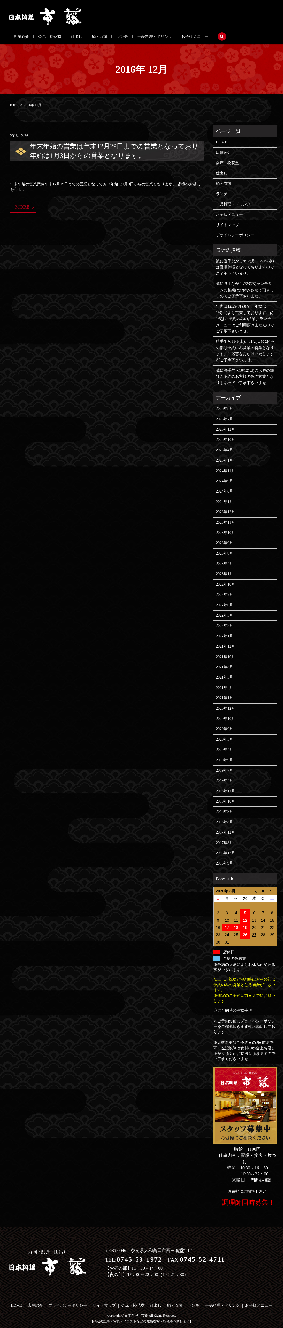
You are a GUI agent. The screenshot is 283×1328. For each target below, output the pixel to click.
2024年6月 (224, 491)
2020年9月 (224, 729)
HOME (221, 142)
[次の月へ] (272, 891)
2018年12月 (225, 791)
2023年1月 (224, 574)
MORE (22, 207)
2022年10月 (225, 584)
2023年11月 (225, 522)
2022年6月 (224, 605)
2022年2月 (224, 626)
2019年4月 (224, 781)
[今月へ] (263, 891)
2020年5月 (224, 739)
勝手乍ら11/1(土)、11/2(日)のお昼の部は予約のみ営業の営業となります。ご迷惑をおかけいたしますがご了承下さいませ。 (245, 350)
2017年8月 (224, 843)
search (222, 36)
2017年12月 (225, 832)
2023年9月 (224, 543)
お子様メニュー (194, 37)
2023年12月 (225, 512)
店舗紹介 (21, 37)
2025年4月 (224, 450)
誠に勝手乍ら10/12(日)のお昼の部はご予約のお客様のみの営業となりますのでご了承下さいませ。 (245, 376)
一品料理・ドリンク (154, 37)
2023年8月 (224, 553)
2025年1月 (224, 460)
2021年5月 (224, 677)
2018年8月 (224, 822)
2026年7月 (224, 419)
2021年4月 (224, 688)
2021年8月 (224, 667)
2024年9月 (224, 481)
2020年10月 (225, 719)
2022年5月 (224, 615)
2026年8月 (224, 409)
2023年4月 (224, 564)
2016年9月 (224, 863)
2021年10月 (225, 657)
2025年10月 (225, 440)
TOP (12, 105)
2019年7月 (224, 770)
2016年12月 (225, 853)
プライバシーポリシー (235, 235)
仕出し (76, 37)
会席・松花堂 (49, 37)
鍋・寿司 (99, 37)
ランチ (122, 37)
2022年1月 (224, 636)
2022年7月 (224, 595)
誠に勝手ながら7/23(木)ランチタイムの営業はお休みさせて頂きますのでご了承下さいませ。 (245, 290)
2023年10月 (225, 533)
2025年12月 (225, 429)
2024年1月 (224, 502)
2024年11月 (225, 471)
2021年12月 (225, 646)
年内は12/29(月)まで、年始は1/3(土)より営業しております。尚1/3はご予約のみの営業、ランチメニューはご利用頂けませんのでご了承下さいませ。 (245, 318)
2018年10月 (225, 801)
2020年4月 (224, 750)
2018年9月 (224, 812)
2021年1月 (224, 698)
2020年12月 (225, 708)
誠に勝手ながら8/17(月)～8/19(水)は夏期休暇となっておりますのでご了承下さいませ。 (245, 267)
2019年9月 (224, 760)
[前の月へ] (254, 891)
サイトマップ (227, 225)
